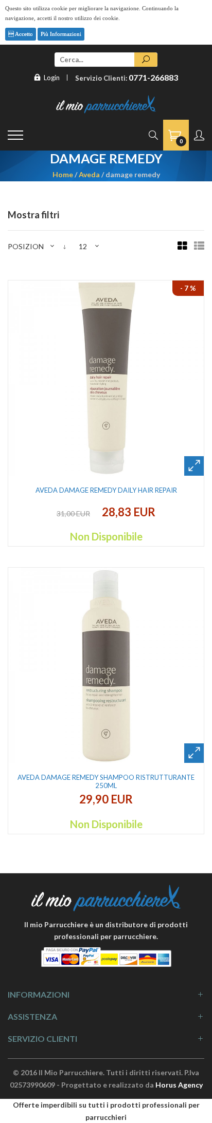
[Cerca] (145, 59)
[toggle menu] (15, 135)
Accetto (23, 34)
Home (62, 174)
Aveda (89, 174)
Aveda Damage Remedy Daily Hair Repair (106, 490)
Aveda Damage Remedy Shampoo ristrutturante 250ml (106, 781)
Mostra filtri (33, 214)
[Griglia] (182, 246)
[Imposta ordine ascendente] (64, 246)
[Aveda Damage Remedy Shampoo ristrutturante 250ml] (106, 665)
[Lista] (199, 246)
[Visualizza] (194, 466)
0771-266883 (153, 77)
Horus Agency (179, 1084)
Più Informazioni (61, 34)
